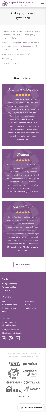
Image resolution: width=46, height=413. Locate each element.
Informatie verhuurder (9, 305)
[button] (31, 407)
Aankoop (5, 311)
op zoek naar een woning (19, 54)
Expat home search (9, 308)
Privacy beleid (36, 353)
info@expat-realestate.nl (12, 333)
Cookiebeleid (13, 356)
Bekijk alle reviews (23, 264)
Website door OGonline (29, 356)
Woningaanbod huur (9, 287)
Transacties (6, 290)
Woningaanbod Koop (9, 283)
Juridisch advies (30, 308)
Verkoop (5, 301)
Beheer (27, 305)
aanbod (24, 42)
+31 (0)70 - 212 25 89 (11, 330)
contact (17, 49)
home (10, 42)
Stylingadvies (29, 301)
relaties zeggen (26, 46)
